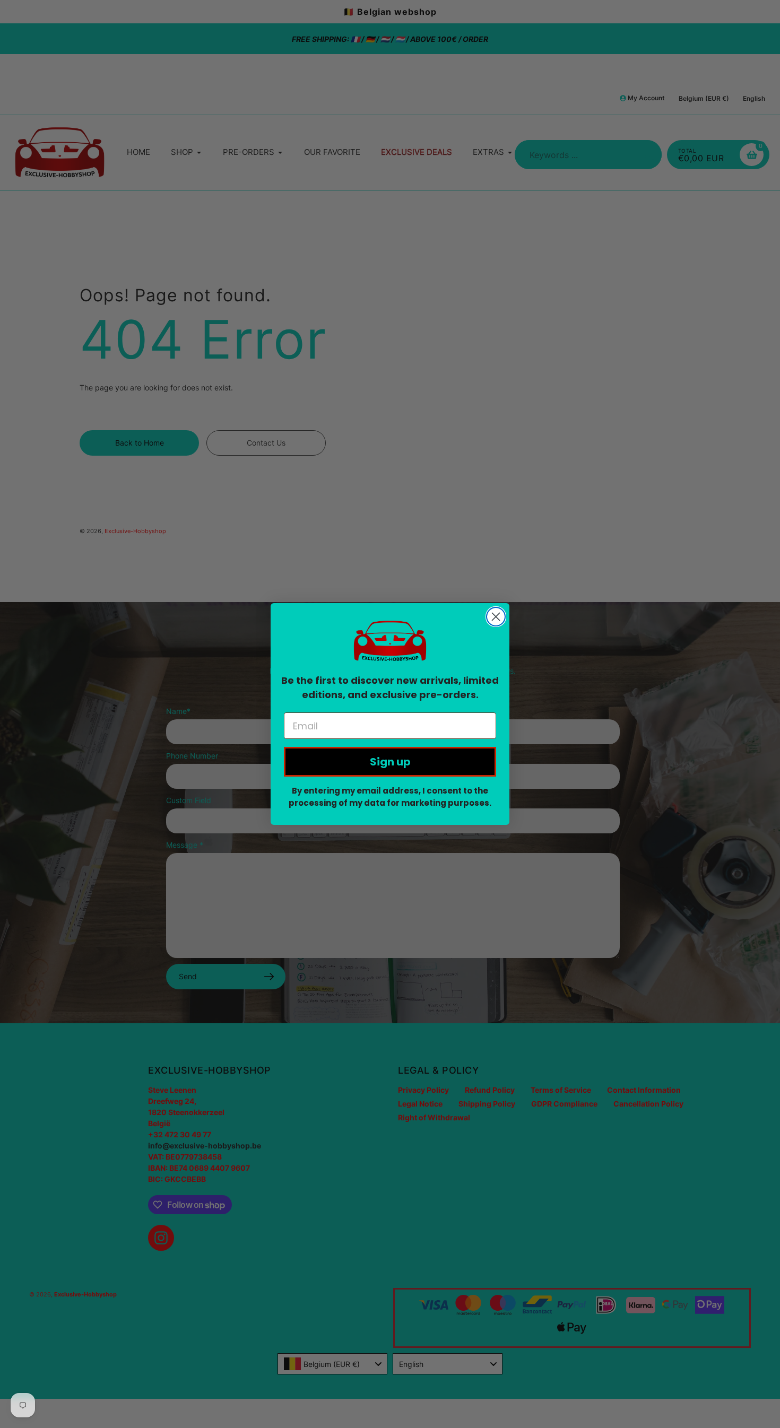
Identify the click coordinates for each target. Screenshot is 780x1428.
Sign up (390, 761)
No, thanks (390, 236)
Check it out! (390, 198)
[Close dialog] (496, 616)
